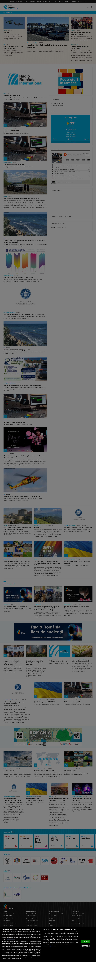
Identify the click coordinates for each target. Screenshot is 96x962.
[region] (48, 944)
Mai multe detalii (11, 939)
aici (38, 950)
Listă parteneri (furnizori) (49, 946)
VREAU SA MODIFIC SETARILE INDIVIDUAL (85, 946)
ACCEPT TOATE (86, 941)
